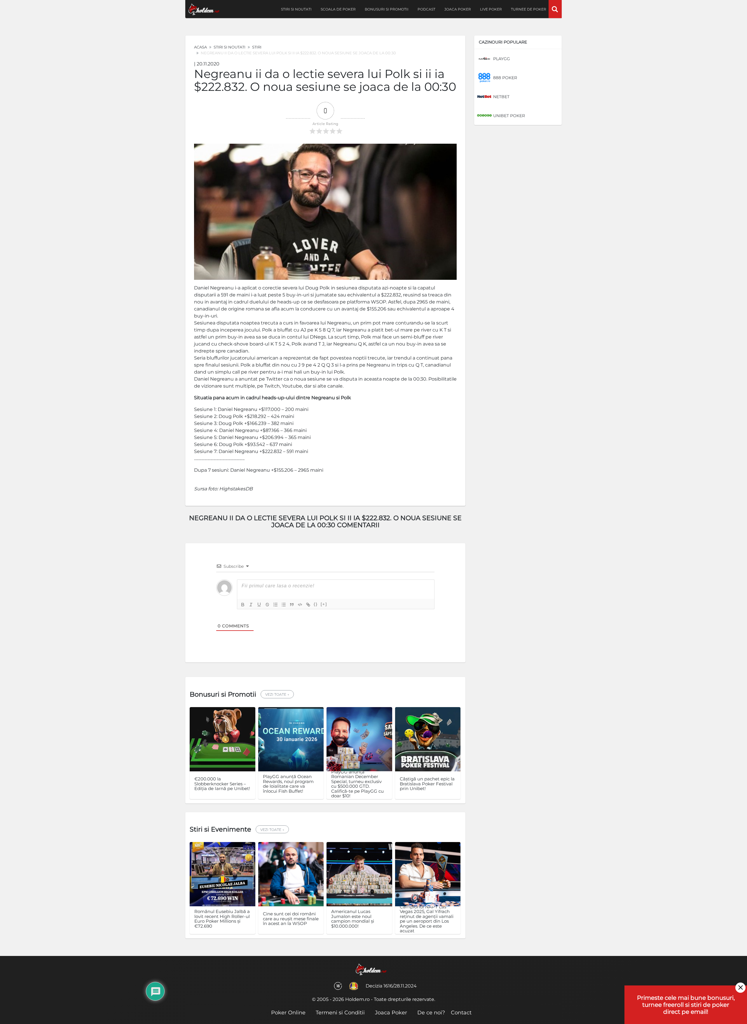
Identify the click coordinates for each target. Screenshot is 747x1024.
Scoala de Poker (338, 9)
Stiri (256, 47)
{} (316, 604)
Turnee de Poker (528, 9)
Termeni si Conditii (340, 1012)
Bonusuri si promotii (387, 9)
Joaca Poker (457, 9)
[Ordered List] (275, 604)
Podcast (426, 9)
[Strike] (267, 604)
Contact (461, 1012)
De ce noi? (431, 1012)
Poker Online (288, 1012)
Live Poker (491, 9)
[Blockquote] (292, 604)
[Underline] (259, 604)
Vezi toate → (277, 694)
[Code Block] (300, 604)
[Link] (308, 604)
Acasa (200, 47)
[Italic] (251, 604)
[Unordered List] (284, 604)
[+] (324, 604)
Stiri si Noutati (229, 47)
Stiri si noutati (296, 9)
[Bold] (243, 604)
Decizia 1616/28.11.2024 (391, 986)
